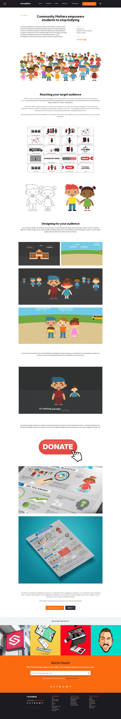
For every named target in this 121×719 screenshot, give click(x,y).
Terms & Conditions (55, 709)
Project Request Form (72, 678)
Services (48, 3)
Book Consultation (55, 700)
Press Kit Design (74, 703)
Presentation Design (74, 705)
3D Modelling (91, 702)
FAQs (53, 705)
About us (64, 3)
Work (40, 3)
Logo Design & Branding (75, 698)
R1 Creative (32, 707)
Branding (91, 698)
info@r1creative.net (39, 700)
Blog (56, 3)
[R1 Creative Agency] (25, 3)
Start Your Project (89, 4)
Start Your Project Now (54, 607)
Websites (91, 699)
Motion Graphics (92, 706)
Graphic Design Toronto (56, 706)
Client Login (75, 3)
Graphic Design (73, 702)
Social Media (91, 707)
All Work (24, 15)
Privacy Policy (54, 707)
